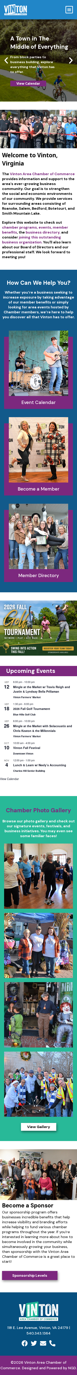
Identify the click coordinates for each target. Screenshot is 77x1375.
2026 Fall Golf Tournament (31, 709)
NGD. (72, 1368)
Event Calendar (38, 402)
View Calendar (9, 779)
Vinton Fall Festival (26, 748)
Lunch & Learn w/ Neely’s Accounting (39, 765)
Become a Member (38, 489)
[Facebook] (25, 1343)
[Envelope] (43, 1343)
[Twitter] (34, 1343)
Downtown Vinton (23, 753)
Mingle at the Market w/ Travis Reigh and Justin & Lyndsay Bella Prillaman (41, 689)
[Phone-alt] (52, 1343)
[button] (69, 9)
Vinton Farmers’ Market (27, 697)
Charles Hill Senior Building (29, 771)
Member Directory (38, 575)
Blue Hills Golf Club (24, 714)
